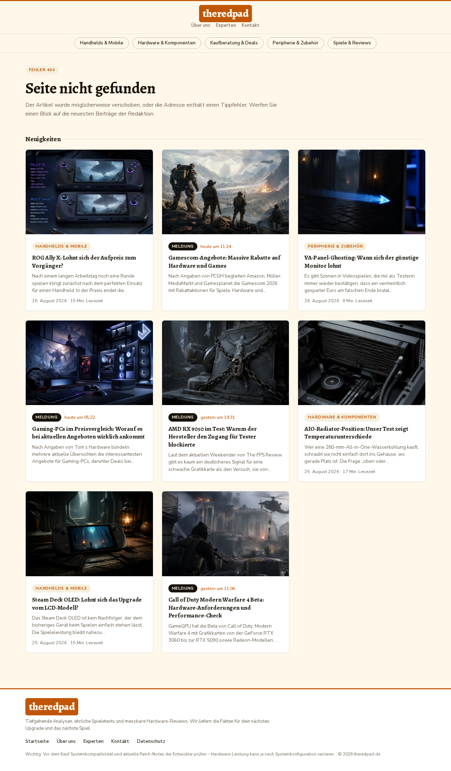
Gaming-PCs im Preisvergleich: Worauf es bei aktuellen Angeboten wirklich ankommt (88, 432)
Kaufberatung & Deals (234, 43)
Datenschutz (151, 741)
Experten (226, 25)
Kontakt (251, 25)
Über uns (200, 25)
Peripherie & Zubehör (296, 43)
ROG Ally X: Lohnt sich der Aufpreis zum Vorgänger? (84, 261)
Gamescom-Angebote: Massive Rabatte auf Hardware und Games (224, 261)
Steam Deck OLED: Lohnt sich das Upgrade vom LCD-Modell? (87, 603)
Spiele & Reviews (352, 43)
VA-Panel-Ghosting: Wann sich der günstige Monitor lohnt (361, 261)
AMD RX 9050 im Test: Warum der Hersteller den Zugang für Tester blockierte (212, 436)
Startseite (37, 741)
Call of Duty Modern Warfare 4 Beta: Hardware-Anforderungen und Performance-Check (216, 607)
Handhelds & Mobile (101, 43)
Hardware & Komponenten (167, 43)
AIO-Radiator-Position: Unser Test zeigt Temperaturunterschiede (356, 432)
